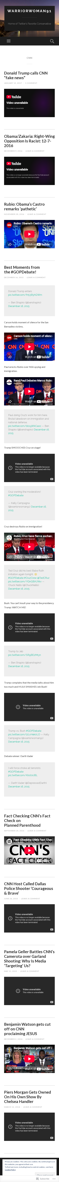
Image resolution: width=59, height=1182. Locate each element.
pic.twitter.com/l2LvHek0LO (24, 734)
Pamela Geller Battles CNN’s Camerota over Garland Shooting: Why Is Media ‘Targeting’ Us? (29, 958)
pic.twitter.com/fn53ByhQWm (25, 294)
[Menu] (8, 41)
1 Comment (31, 83)
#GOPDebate (15, 495)
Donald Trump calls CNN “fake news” (26, 75)
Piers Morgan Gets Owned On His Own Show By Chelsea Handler (27, 1097)
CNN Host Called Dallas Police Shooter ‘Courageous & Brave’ (28, 888)
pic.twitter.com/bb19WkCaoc (24, 426)
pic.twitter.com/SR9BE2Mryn (24, 655)
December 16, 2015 (18, 306)
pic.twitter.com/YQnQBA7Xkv (25, 581)
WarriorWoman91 (29, 11)
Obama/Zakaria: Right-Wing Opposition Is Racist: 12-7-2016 (29, 141)
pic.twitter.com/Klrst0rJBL (23, 775)
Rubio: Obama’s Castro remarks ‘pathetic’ (24, 206)
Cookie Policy (10, 1170)
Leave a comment (35, 151)
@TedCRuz (43, 577)
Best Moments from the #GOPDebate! (22, 269)
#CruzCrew (30, 577)
